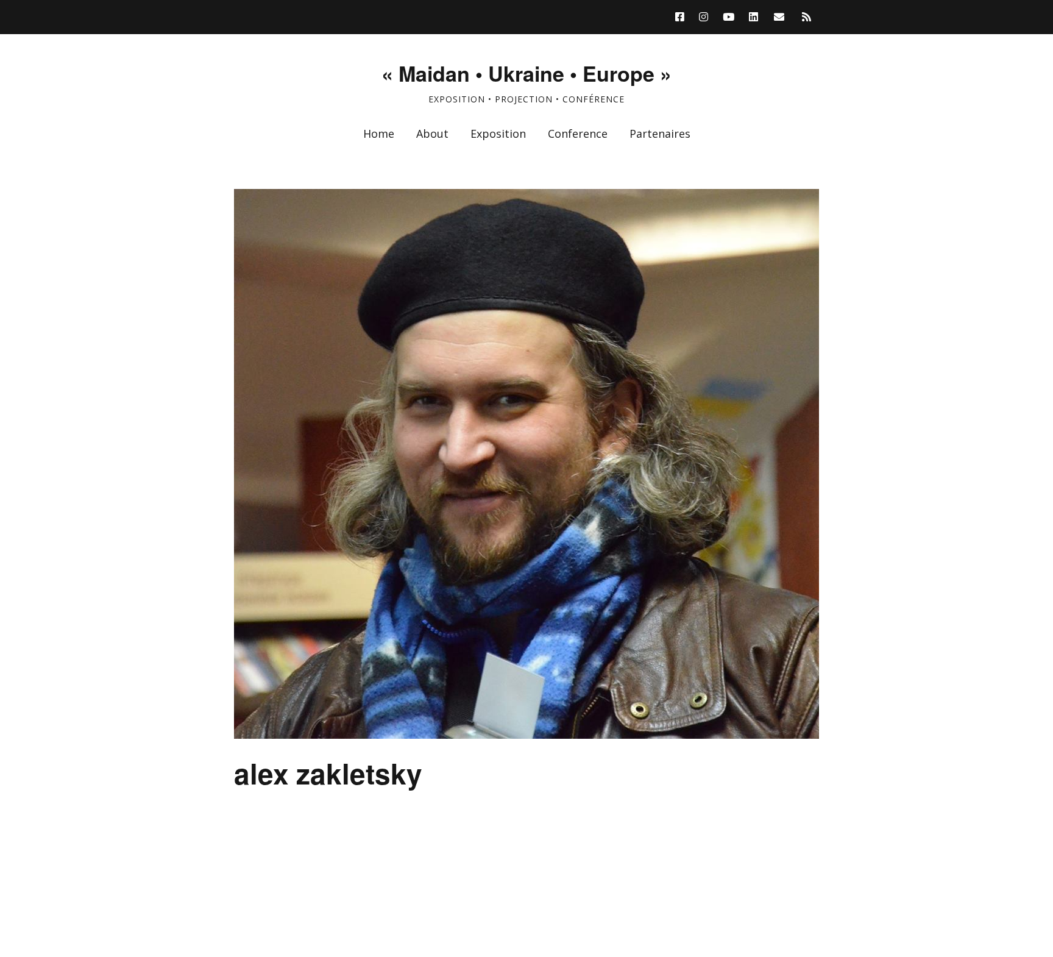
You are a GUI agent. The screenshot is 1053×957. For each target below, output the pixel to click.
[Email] (779, 17)
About (432, 133)
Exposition (498, 133)
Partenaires (659, 133)
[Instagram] (703, 17)
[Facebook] (682, 17)
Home (378, 133)
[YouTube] (728, 17)
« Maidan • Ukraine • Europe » (526, 73)
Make (280, 923)
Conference (578, 133)
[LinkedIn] (753, 17)
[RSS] (806, 17)
